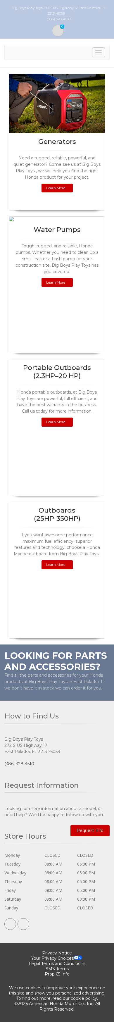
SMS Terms (57, 968)
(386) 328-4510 (19, 763)
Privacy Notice (57, 953)
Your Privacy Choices (52, 958)
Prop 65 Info (57, 974)
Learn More (55, 188)
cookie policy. (84, 998)
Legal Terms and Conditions (57, 963)
